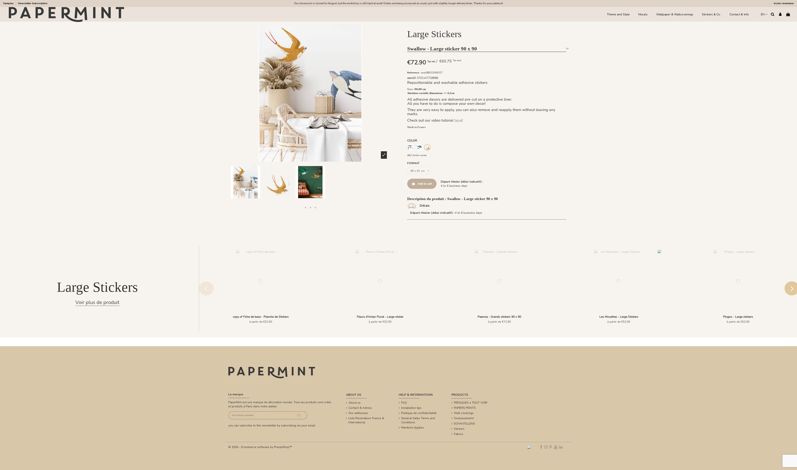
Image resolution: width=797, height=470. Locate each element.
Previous (206, 288)
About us (354, 403)
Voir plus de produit (97, 302)
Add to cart (425, 184)
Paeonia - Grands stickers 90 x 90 (499, 317)
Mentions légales (412, 428)
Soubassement (464, 418)
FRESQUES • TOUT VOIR (470, 403)
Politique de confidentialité (418, 413)
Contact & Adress (360, 408)
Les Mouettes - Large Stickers (618, 317)
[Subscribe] (299, 415)
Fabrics (458, 434)
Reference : (413, 72)
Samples (8, 3)
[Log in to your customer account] (780, 14)
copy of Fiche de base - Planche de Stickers (261, 317)
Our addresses (358, 413)
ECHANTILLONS (464, 424)
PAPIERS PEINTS (465, 408)
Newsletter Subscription (32, 3)
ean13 (411, 78)
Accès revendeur (784, 3)
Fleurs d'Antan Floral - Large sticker (380, 317)
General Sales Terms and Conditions (418, 420)
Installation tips (411, 408)
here (458, 120)
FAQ (404, 403)
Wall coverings (464, 413)
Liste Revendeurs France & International (366, 420)
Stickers (459, 429)
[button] (305, 207)
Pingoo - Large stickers (738, 317)
